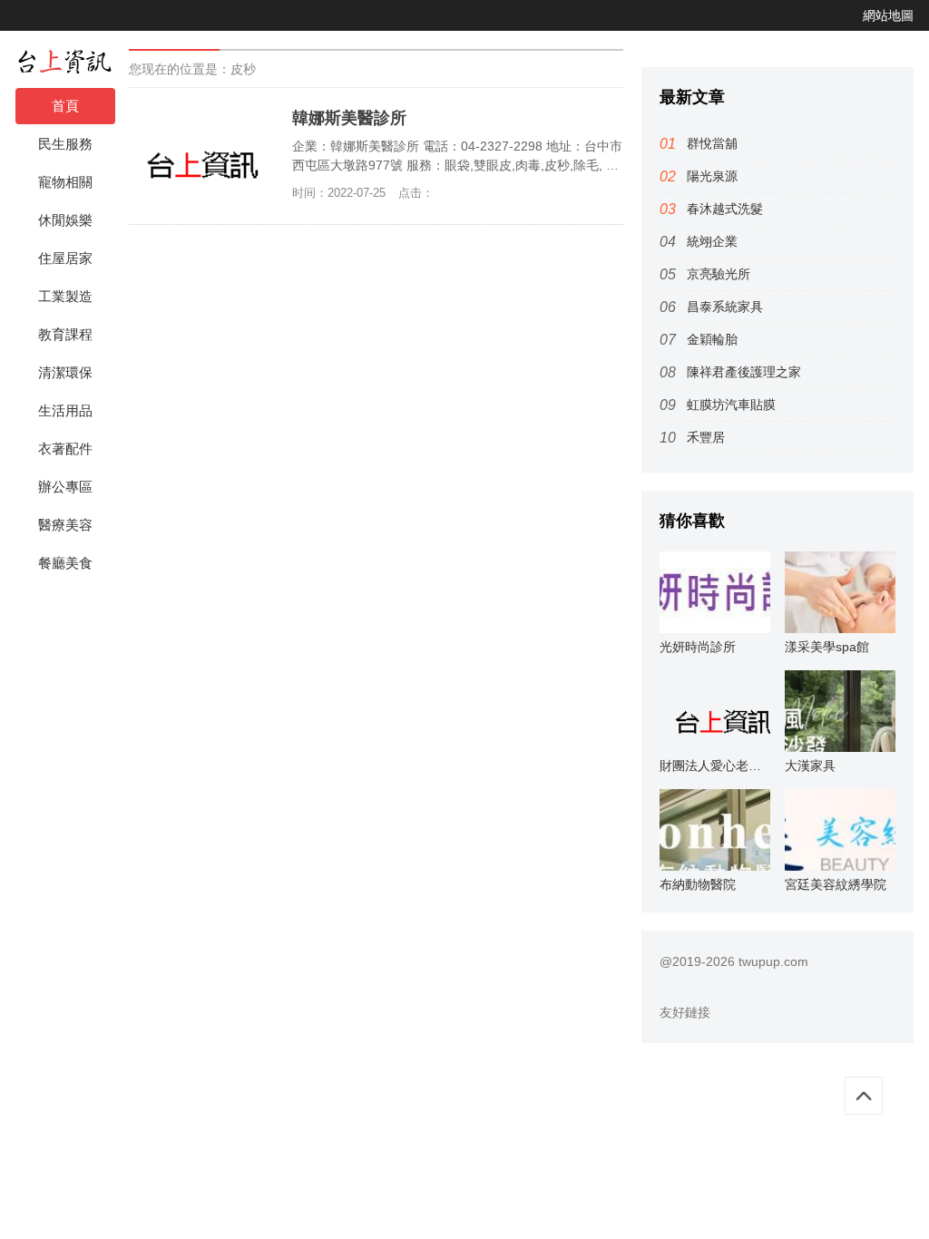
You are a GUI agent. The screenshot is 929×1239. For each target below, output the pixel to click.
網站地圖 (888, 15)
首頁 (65, 105)
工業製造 (65, 296)
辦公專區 (65, 486)
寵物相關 (65, 182)
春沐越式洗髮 (725, 208)
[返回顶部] (864, 1096)
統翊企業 (712, 241)
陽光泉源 (712, 176)
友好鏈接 (685, 1012)
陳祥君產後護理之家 (744, 372)
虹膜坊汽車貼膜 (731, 404)
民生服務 (65, 143)
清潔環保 (65, 372)
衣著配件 (65, 448)
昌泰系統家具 (725, 306)
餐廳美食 (65, 563)
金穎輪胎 (712, 339)
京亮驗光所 (718, 274)
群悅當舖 (712, 143)
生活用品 (65, 410)
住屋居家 (65, 258)
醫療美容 (65, 524)
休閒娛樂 (65, 220)
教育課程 (65, 334)
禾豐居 (706, 437)
